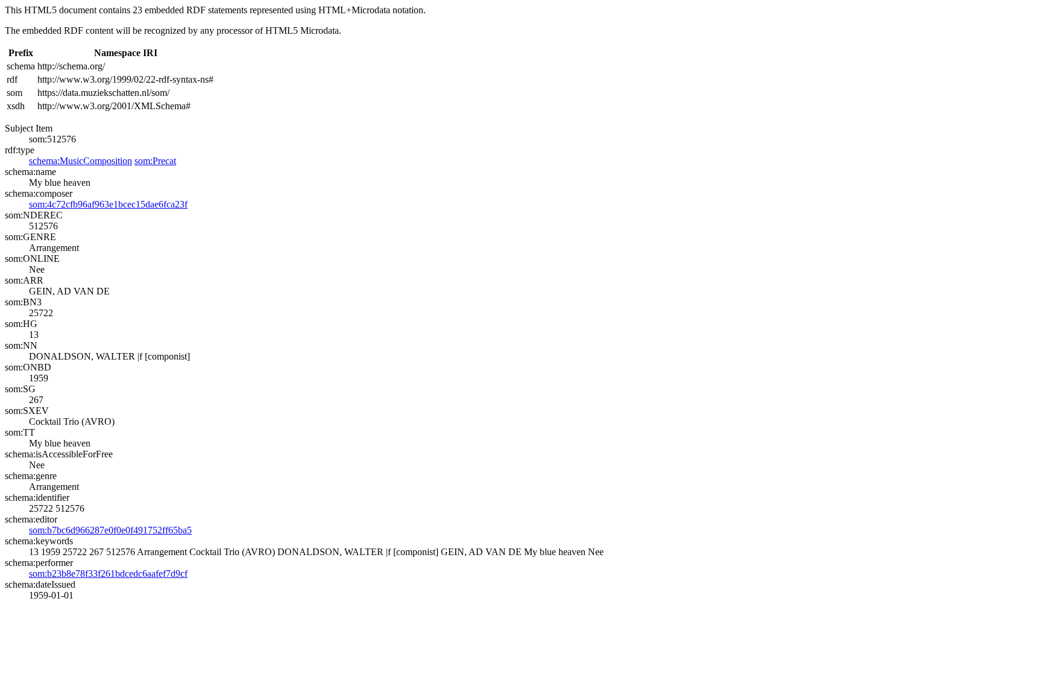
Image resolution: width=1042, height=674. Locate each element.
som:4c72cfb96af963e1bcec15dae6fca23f (108, 204)
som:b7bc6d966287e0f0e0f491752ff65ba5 (110, 530)
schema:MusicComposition (80, 161)
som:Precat (155, 161)
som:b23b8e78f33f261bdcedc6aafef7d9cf (108, 573)
